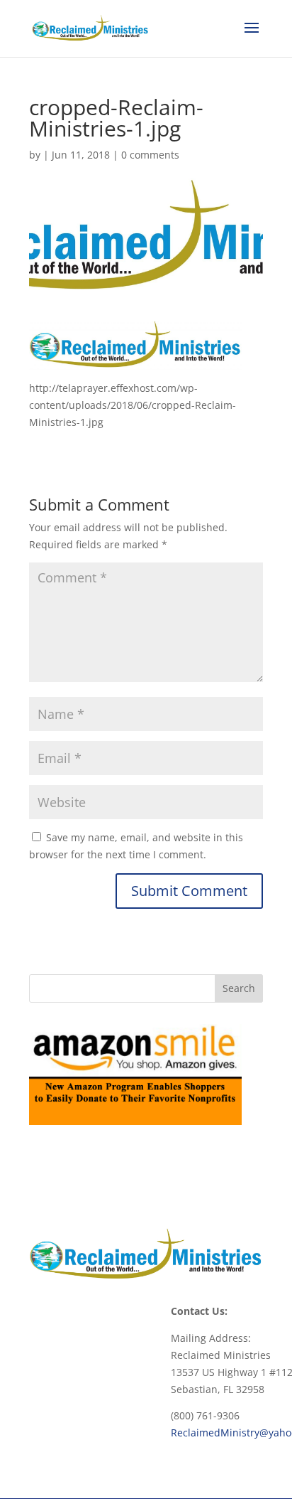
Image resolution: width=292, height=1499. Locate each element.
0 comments (150, 154)
